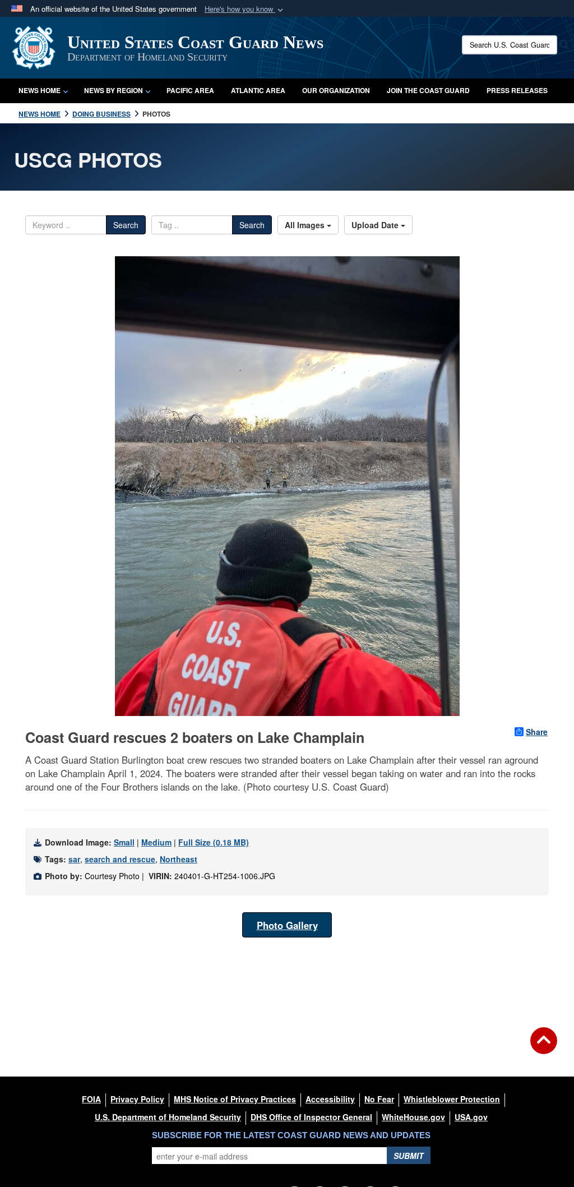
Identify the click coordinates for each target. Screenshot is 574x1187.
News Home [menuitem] (39, 90)
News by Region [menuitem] (113, 90)
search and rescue (120, 859)
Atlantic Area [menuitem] (258, 90)
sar (74, 859)
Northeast (178, 859)
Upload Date (376, 224)
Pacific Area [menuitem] (190, 90)
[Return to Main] (543, 1047)
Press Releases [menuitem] (517, 90)
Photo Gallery (287, 925)
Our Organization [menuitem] (336, 90)
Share (537, 731)
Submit (409, 1155)
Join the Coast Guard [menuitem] (428, 90)
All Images (306, 224)
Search (125, 224)
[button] (245, 9)
